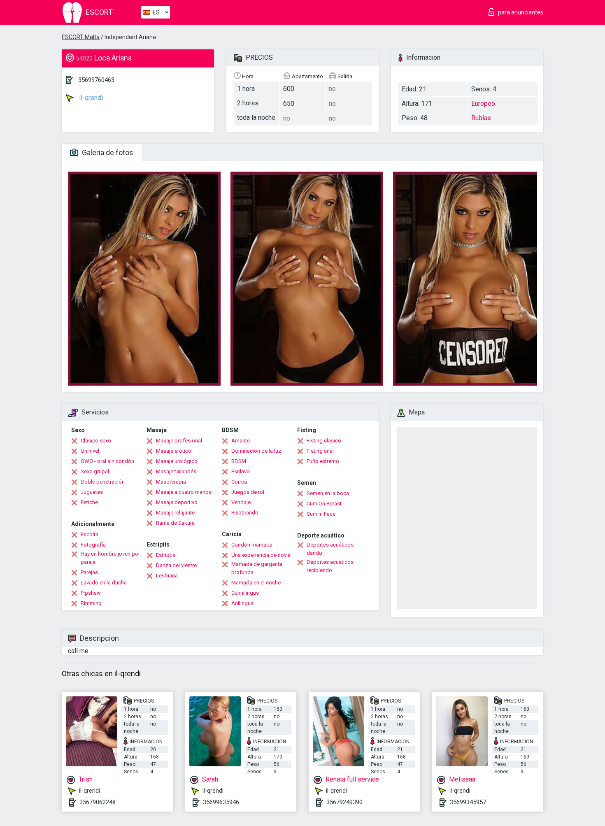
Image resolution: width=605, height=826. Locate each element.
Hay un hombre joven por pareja (110, 558)
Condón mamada (251, 545)
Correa (239, 482)
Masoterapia (171, 482)
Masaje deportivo (177, 502)
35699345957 (468, 802)
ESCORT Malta (81, 37)
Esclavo (240, 471)
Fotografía (93, 545)
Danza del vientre (176, 565)
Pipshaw (91, 593)
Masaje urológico (177, 461)
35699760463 (96, 80)
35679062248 (97, 802)
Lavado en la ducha (104, 582)
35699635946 (221, 802)
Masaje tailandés (176, 471)
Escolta (89, 534)
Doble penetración (103, 482)
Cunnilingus (245, 593)
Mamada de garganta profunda (256, 568)
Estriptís (165, 555)
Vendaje (241, 502)
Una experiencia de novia (261, 555)
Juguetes (92, 492)
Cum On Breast (324, 503)
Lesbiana (167, 575)
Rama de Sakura (175, 523)
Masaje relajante (175, 513)
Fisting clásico (324, 440)
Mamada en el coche (256, 582)
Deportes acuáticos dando (330, 549)
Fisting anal (320, 451)
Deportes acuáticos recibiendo (330, 566)
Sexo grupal (95, 471)
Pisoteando (244, 513)
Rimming (91, 603)
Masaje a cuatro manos (184, 492)
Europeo (483, 103)
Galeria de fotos (106, 152)
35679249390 (344, 802)
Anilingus (242, 603)
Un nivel (90, 451)
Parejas (89, 572)
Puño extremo (323, 461)
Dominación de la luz (256, 451)
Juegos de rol (247, 492)
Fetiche (89, 502)
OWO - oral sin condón (107, 461)
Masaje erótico (173, 451)
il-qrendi (90, 98)
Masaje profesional (179, 440)
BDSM (238, 461)
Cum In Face (321, 514)
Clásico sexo (96, 440)
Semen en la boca (328, 493)
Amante (240, 440)
